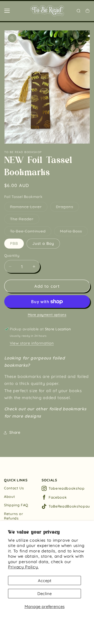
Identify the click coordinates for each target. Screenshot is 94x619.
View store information (32, 343)
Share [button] (15, 432)
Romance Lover (28, 208)
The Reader (24, 220)
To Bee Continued (31, 232)
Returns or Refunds (13, 516)
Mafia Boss (74, 232)
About (9, 496)
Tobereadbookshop (67, 488)
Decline (44, 593)
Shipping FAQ (16, 505)
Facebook (58, 497)
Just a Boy (43, 243)
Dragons (67, 208)
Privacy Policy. (23, 566)
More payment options (47, 315)
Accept (44, 580)
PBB (14, 243)
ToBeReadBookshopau (69, 506)
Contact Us (14, 488)
